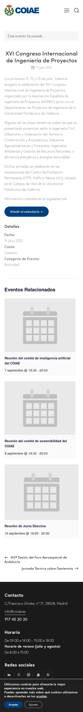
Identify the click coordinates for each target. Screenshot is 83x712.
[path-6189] (18, 674)
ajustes (41, 696)
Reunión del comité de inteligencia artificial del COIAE (37, 360)
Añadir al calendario (24, 211)
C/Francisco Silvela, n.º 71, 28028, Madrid (36, 603)
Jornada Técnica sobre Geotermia (48, 568)
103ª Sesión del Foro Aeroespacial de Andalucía (35, 559)
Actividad (11, 264)
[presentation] (40, 325)
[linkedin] (9, 674)
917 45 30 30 (16, 619)
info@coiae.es (15, 611)
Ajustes (33, 704)
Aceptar (13, 704)
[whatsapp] (48, 674)
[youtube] (38, 674)
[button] (66, 10)
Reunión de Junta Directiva (25, 526)
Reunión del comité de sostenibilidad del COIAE (36, 443)
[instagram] (28, 674)
